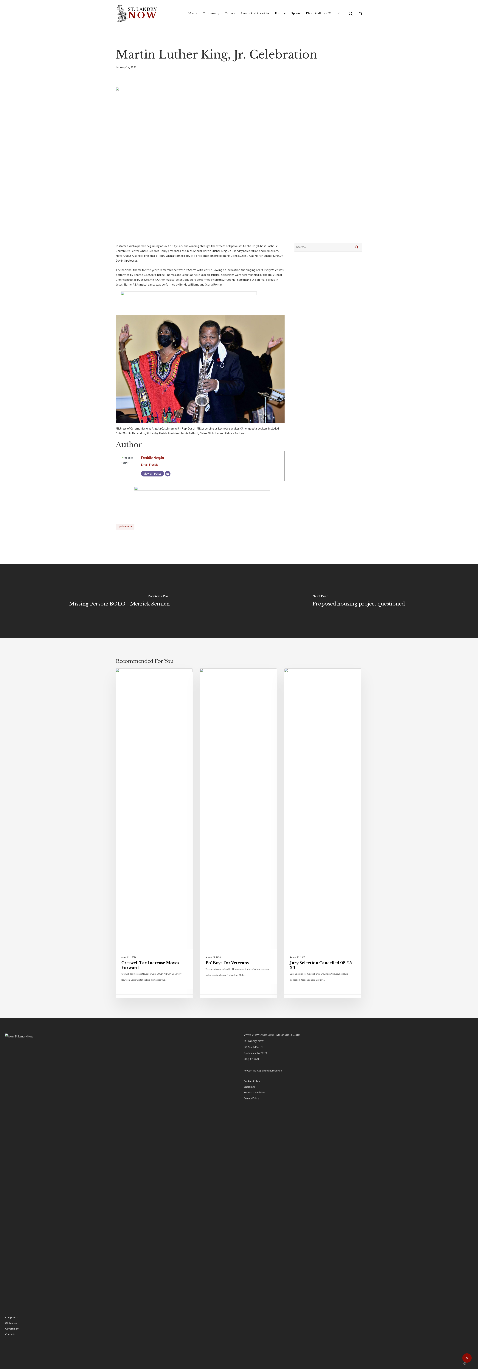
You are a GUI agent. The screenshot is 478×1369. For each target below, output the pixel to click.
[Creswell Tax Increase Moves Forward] (154, 833)
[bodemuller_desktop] (184, 294)
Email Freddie (149, 465)
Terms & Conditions (255, 1092)
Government (12, 1329)
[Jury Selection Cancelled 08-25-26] (322, 833)
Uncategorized (218, 674)
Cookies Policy (252, 1081)
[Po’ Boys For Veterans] (238, 833)
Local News (131, 674)
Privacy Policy (251, 1098)
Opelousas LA (125, 526)
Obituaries (11, 1323)
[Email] (167, 473)
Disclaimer (249, 1087)
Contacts (10, 1334)
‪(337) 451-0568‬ (252, 1059)
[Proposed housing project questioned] (358, 601)
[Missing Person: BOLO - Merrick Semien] (119, 601)
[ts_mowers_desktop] (200, 489)
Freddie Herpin (152, 457)
